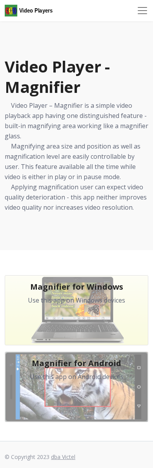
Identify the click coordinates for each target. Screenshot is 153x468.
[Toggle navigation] (142, 10)
